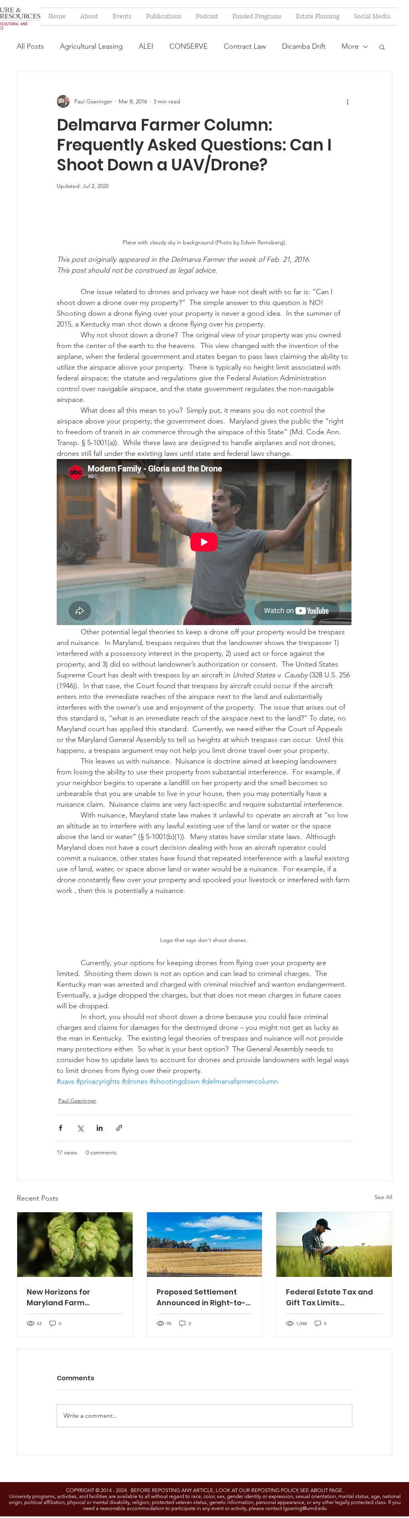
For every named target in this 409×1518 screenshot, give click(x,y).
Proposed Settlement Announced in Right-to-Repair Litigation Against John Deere (203, 1297)
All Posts (30, 46)
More (350, 46)
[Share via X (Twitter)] (80, 1128)
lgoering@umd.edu (305, 1508)
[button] (382, 47)
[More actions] (347, 101)
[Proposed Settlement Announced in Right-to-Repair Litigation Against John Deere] (204, 1244)
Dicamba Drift (304, 46)
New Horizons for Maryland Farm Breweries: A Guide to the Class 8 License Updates (74, 1297)
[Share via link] (119, 1128)
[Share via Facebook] (60, 1128)
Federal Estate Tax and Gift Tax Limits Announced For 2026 (329, 1297)
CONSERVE (188, 46)
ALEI (146, 46)
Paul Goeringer (77, 1100)
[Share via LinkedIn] (99, 1128)
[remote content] (204, 543)
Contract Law (245, 46)
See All (383, 1197)
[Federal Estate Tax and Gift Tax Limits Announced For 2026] (334, 1244)
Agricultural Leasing (91, 46)
